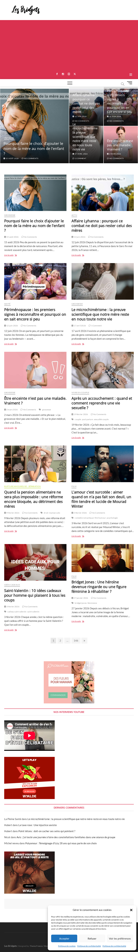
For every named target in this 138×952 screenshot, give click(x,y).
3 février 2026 (80, 512)
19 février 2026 (80, 414)
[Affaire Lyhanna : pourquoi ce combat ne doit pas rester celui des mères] (103, 193)
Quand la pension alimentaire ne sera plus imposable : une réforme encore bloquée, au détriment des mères (33, 499)
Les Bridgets (10, 945)
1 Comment (80, 158)
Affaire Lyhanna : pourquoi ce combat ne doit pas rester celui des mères (86, 103)
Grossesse (9, 138)
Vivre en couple (80, 392)
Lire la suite (12, 255)
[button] (131, 910)
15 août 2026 (12, 158)
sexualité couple (101, 419)
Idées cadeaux (12, 585)
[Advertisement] (69, 45)
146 (76, 640)
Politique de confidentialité (89, 946)
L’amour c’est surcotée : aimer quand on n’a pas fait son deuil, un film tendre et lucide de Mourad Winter (101, 499)
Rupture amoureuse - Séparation (22, 486)
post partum (87, 419)
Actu (74, 215)
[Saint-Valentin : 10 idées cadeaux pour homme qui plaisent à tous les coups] (35, 562)
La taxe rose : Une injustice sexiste (37, 825)
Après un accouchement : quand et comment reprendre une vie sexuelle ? (102, 403)
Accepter (64, 938)
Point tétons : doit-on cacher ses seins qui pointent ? (46, 831)
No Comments (31, 158)
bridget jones (81, 603)
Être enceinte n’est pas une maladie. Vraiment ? (120, 145)
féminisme (92, 603)
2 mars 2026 (115, 154)
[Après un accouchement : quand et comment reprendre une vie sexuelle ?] (103, 370)
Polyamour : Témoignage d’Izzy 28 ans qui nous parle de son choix (61, 843)
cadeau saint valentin (16, 611)
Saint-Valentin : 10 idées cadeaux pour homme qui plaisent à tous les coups (34, 595)
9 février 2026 (12, 512)
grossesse (46, 409)
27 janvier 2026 (80, 598)
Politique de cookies (67, 946)
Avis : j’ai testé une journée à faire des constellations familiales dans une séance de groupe (65, 837)
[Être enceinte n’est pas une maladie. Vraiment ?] (35, 370)
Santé (7, 304)
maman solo (54, 512)
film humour (100, 518)
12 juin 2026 (115, 116)
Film (74, 486)
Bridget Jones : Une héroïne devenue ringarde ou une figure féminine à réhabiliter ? (99, 586)
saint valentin (33, 611)
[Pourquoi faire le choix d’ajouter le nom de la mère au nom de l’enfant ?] (35, 193)
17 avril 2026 (81, 154)
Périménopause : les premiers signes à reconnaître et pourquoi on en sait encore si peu (119, 101)
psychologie (112, 518)
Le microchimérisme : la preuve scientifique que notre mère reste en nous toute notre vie (86, 136)
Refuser (92, 938)
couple (78, 419)
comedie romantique (84, 518)
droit (46, 512)
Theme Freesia (36, 946)
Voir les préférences (120, 938)
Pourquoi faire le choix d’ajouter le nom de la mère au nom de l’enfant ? (34, 148)
